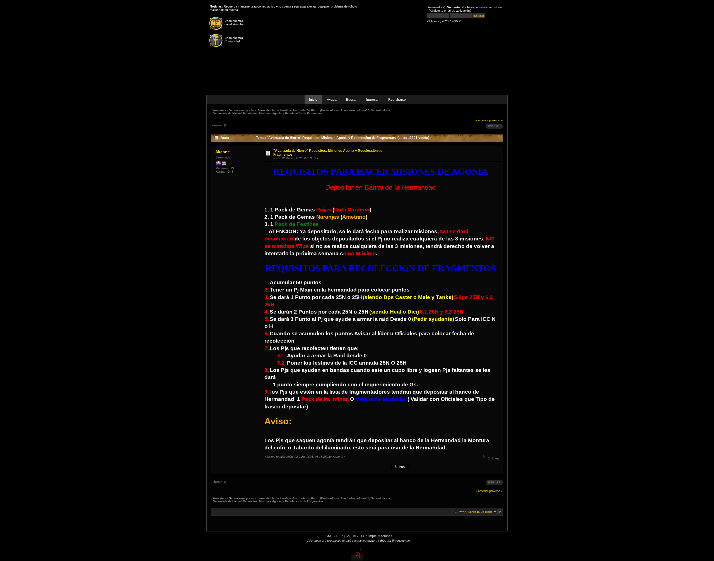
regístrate (495, 7)
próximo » (496, 120)
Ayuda (332, 100)
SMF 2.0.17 (334, 536)
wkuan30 (363, 110)
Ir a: (454, 511)
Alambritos (348, 110)
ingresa (481, 7)
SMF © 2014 (355, 536)
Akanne (222, 152)
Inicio (313, 100)
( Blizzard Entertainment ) (395, 540)
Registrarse (397, 100)
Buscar (351, 100)
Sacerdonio (379, 110)
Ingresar (372, 100)
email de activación (457, 10)
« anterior (482, 120)
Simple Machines (379, 536)
